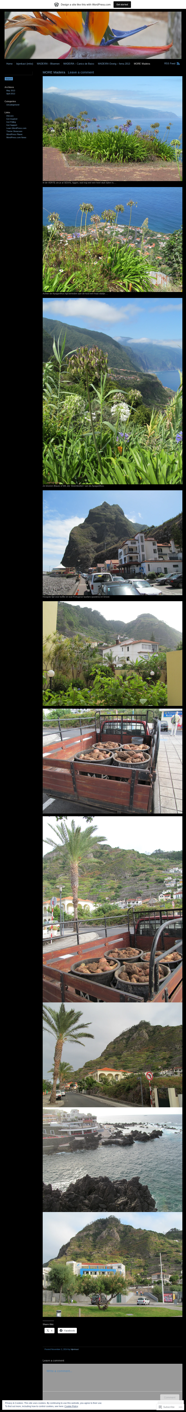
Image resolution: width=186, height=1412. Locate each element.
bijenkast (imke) (24, 63)
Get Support (11, 125)
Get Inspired (11, 119)
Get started (122, 4)
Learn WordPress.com (16, 128)
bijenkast (75, 1349)
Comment (169, 1397)
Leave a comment (81, 72)
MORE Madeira (142, 63)
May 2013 (10, 90)
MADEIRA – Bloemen (48, 63)
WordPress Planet (14, 134)
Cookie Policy (71, 1406)
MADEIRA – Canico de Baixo (78, 63)
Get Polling (11, 122)
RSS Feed (169, 63)
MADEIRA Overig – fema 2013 (114, 63)
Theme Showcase (14, 131)
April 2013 (10, 94)
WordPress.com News (16, 137)
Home (9, 63)
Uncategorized (12, 105)
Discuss (10, 116)
